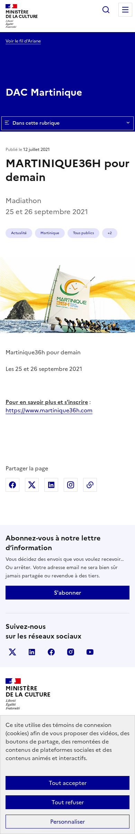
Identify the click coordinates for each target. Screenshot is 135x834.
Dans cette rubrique (36, 123)
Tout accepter (68, 783)
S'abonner (67, 592)
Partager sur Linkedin (51, 485)
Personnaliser (67, 821)
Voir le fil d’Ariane (23, 41)
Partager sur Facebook (12, 485)
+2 (110, 233)
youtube (90, 652)
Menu (125, 10)
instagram (71, 652)
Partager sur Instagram (71, 485)
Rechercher (106, 10)
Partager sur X (32, 485)
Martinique (49, 233)
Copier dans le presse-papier (90, 485)
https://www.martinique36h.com (49, 410)
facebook (51, 652)
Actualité (19, 233)
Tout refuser (68, 802)
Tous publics (83, 233)
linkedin (32, 652)
